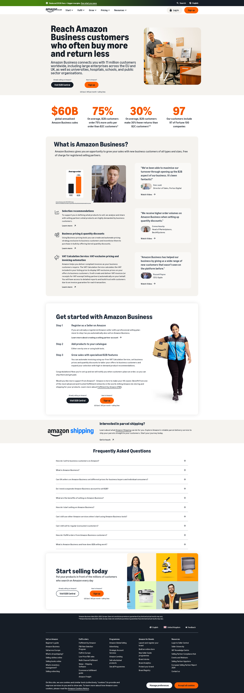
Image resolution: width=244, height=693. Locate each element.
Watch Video (146, 194)
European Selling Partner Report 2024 (184, 666)
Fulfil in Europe (84, 653)
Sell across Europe (53, 650)
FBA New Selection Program (86, 647)
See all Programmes (117, 667)
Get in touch (105, 439)
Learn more (67, 225)
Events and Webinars (180, 657)
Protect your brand (146, 667)
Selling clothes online (54, 657)
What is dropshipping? (54, 654)
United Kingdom (173, 627)
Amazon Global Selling (118, 643)
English (155, 627)
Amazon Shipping (123, 430)
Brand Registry (144, 670)
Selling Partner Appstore (181, 661)
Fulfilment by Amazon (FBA (109, 387)
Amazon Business (53, 646)
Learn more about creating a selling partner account (94, 337)
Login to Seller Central (180, 643)
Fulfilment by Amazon (87, 643)
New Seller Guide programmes (145, 654)
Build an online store (147, 649)
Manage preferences (159, 685)
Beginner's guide (52, 643)
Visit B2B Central (62, 84)
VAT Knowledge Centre (180, 650)
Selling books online (53, 661)
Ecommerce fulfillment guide (88, 671)
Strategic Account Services (116, 651)
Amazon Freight (85, 677)
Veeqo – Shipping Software (85, 665)
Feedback (192, 627)
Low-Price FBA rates (86, 656)
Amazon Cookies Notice (78, 688)
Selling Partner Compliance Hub (184, 654)
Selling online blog (53, 671)
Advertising (113, 646)
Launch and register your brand (148, 644)
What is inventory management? (52, 666)
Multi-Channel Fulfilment (88, 660)
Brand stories (144, 659)
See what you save (89, 3)
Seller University (178, 646)
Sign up (91, 84)
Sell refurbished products (115, 661)
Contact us (176, 671)
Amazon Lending (116, 656)
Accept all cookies (186, 685)
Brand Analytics (145, 663)
